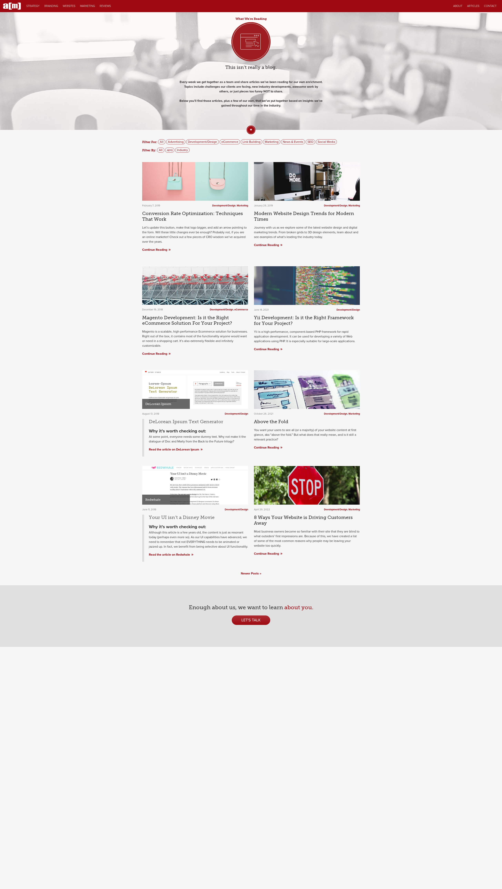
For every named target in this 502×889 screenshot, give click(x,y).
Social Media (326, 142)
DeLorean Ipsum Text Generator (186, 421)
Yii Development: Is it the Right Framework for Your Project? (304, 320)
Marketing (87, 6)
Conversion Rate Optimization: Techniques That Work (192, 216)
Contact (490, 6)
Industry (182, 150)
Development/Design (202, 142)
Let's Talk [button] (251, 620)
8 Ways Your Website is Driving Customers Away (303, 520)
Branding (51, 6)
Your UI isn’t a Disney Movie (182, 517)
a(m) (170, 150)
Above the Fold (271, 421)
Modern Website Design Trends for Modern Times (304, 216)
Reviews (105, 6)
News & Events (293, 142)
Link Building (251, 142)
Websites (69, 6)
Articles (473, 6)
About (457, 6)
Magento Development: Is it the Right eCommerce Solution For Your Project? (187, 320)
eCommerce (229, 142)
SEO (310, 142)
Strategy (33, 6)
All (162, 142)
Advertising (176, 142)
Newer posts (250, 573)
